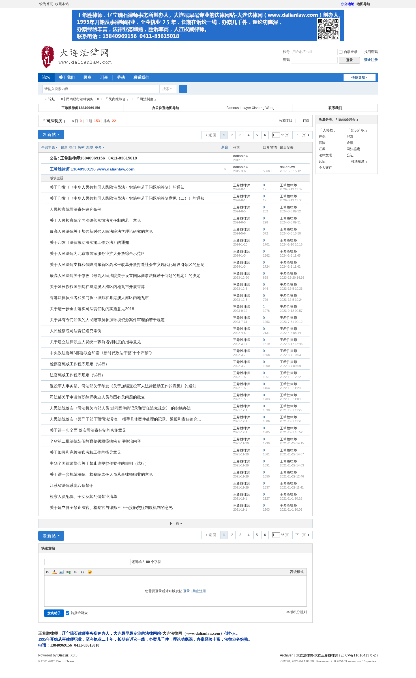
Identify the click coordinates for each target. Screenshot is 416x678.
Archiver (286, 655)
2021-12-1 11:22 (291, 410)
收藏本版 (286, 121)
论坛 (46, 77)
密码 (286, 60)
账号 (286, 52)
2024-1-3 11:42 (290, 266)
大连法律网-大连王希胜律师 (40, 99)
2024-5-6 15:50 (290, 233)
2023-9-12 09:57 (291, 310)
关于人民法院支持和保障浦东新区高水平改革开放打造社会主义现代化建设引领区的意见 (127, 264)
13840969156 (61, 645)
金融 (350, 143)
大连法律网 (172, 633)
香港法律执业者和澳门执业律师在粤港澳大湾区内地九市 (99, 297)
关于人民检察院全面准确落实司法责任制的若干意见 (95, 220)
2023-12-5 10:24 (291, 299)
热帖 (81, 148)
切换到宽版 (375, 6)
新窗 (224, 147)
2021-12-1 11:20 (291, 421)
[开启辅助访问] (338, 4)
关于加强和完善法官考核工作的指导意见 (85, 452)
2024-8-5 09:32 (290, 211)
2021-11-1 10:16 (291, 498)
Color (54, 572)
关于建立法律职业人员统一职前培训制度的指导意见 (95, 342)
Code (82, 572)
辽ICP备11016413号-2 (358, 655)
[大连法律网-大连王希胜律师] (77, 57)
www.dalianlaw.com (203, 633)
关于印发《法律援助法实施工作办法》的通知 (89, 242)
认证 (322, 161)
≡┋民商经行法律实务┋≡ (80, 99)
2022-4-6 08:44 (290, 332)
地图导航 (363, 4)
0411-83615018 (86, 645)
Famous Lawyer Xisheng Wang (250, 108)
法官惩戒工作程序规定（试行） (77, 375)
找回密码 (371, 52)
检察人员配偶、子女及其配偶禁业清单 (83, 496)
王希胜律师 (241, 185)
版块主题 (56, 178)
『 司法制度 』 (54, 120)
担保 (322, 136)
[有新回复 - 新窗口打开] (46, 187)
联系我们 (141, 77)
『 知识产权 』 (358, 130)
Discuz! (63, 655)
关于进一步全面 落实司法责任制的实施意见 (88, 430)
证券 (322, 149)
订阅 (306, 121)
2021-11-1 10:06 (291, 509)
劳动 (121, 77)
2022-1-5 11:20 (290, 388)
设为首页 (46, 4)
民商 (87, 77)
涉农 (350, 136)
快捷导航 (358, 78)
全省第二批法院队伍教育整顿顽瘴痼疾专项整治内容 (95, 441)
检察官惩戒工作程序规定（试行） (79, 364)
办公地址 (347, 4)
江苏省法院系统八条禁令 (71, 485)
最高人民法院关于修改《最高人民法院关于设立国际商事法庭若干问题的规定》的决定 (125, 275)
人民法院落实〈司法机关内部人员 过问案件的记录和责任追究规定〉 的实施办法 (120, 408)
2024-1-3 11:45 (290, 255)
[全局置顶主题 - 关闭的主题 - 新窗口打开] (46, 169)
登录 (186, 591)
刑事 (104, 77)
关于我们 (67, 77)
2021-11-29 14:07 (292, 454)
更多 (98, 148)
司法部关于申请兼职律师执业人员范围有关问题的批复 (97, 397)
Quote (75, 572)
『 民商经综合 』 (117, 99)
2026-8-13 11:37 (291, 189)
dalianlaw (240, 156)
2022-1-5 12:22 (290, 377)
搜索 (165, 89)
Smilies (90, 572)
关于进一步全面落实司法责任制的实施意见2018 (92, 308)
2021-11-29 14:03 (292, 465)
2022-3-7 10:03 (290, 355)
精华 (89, 148)
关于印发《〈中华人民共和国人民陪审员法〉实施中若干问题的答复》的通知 (117, 187)
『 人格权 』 (328, 130)
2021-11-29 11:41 (292, 487)
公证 (350, 155)
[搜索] (183, 89)
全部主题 (48, 148)
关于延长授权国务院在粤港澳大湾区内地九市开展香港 (97, 286)
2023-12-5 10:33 (291, 288)
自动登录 (350, 52)
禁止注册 (371, 60)
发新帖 (49, 134)
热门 (72, 148)
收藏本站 (62, 4)
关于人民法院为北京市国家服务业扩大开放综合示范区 (97, 253)
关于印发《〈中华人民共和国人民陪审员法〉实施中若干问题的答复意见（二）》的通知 (127, 198)
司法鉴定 (353, 149)
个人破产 (325, 168)
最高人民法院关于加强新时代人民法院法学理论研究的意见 (101, 231)
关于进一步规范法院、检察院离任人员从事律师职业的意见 (101, 474)
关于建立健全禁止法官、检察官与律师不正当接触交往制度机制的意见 (111, 507)
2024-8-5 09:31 (290, 222)
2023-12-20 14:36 (292, 277)
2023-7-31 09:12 (291, 321)
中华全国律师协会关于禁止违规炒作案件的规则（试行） (99, 463)
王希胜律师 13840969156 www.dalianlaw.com (92, 169)
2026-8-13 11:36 (291, 200)
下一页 (300, 135)
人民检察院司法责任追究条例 (75, 209)
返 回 (212, 135)
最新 (64, 148)
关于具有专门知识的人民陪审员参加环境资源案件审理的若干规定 (107, 319)
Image (61, 572)
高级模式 (297, 572)
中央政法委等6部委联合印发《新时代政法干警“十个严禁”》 (102, 353)
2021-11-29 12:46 (292, 476)
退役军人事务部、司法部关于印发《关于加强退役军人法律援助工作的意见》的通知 (123, 386)
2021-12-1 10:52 (291, 432)
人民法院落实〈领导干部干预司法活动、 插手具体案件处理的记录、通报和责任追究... (125, 419)
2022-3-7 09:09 (290, 366)
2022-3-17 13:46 (291, 344)
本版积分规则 (296, 612)
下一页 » (175, 523)
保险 (322, 143)
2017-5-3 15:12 (290, 171)
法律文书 (325, 155)
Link (68, 572)
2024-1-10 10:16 (291, 244)
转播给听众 (79, 613)
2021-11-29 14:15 (292, 443)
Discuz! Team (65, 661)
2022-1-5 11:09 (290, 399)
